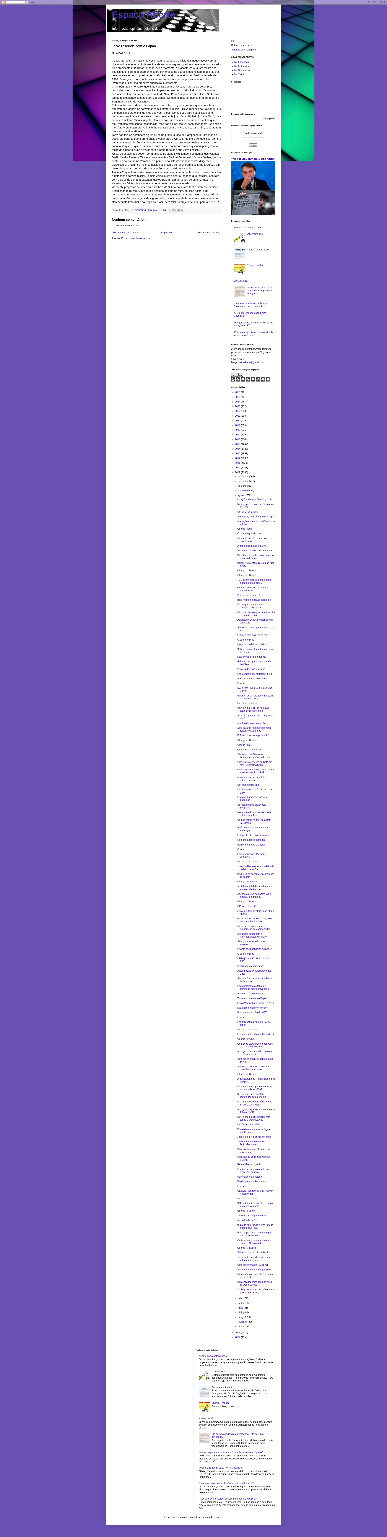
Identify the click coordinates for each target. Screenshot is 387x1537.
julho (241, 1298)
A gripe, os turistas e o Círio (252, 546)
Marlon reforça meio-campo (252, 1007)
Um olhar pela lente (247, 511)
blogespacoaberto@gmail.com (247, 362)
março (241, 1317)
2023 (238, 406)
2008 (238, 1332)
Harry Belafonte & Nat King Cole (254, 499)
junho (241, 1303)
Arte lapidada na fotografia (251, 723)
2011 (238, 463)
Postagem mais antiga (209, 232)
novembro (243, 481)
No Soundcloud (242, 70)
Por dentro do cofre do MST (252, 1012)
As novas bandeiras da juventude (255, 550)
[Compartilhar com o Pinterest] (181, 210)
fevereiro (243, 1322)
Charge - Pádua (245, 1039)
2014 (238, 449)
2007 (238, 1337)
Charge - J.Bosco (246, 570)
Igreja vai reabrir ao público (252, 644)
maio (241, 1308)
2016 (238, 439)
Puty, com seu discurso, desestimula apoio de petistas (228, 1498)
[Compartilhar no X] (175, 210)
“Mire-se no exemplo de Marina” (254, 1252)
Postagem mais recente (125, 232)
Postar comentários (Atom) (135, 238)
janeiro (242, 1326)
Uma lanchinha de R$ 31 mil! (252, 1265)
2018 (238, 430)
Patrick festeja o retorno (250, 1176)
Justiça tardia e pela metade (252, 1215)
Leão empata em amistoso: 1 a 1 (254, 674)
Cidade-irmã (244, 745)
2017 (238, 434)
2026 (238, 392)
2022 (238, 411)
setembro (243, 490)
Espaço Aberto (144, 15)
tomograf (192, 1517)
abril (240, 1312)
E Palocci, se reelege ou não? (253, 735)
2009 (238, 472)
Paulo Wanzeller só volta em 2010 (255, 1003)
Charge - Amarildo (247, 881)
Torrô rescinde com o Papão (252, 998)
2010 (238, 467)
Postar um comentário (127, 225)
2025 (238, 397)
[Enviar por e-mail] (170, 210)
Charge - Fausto (246, 1210)
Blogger (218, 1517)
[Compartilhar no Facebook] (178, 210)
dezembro (243, 476)
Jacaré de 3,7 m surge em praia (254, 1137)
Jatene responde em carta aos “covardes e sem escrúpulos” (231, 1452)
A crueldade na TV (247, 1220)
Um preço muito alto (248, 785)
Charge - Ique (244, 528)
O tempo (241, 683)
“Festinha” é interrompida (250, 993)
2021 (238, 415)
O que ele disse (245, 639)
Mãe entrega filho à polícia (251, 657)
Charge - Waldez (256, 265)
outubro (242, 486)
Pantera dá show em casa (251, 669)
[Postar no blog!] (173, 210)
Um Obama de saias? (249, 1124)
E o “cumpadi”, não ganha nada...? (255, 1034)
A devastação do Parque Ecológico (256, 516)
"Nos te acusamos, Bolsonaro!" (253, 158)
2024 (238, 401)
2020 (238, 420)
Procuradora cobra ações (250, 966)
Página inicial (167, 232)
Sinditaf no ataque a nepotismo (254, 1269)
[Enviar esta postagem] (164, 210)
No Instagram (241, 66)
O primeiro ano (255, 234)
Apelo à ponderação (258, 249)
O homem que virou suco (250, 533)
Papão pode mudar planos (251, 1181)
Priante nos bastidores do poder (254, 949)
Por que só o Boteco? (248, 595)
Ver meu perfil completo (244, 49)
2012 (238, 458)
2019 (238, 425)
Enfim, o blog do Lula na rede (253, 635)
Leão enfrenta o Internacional (253, 835)
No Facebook (241, 62)
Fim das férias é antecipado (252, 678)
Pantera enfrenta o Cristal (251, 844)
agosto (242, 495)
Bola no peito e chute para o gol (254, 600)
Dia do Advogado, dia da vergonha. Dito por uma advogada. (260, 290)
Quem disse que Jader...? (251, 749)
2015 (238, 444)
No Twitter (239, 74)
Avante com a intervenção (248, 227)
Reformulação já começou (251, 840)
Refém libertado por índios (251, 1164)
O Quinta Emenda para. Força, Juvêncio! (220, 1467)
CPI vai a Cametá (246, 906)
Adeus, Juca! (241, 281)
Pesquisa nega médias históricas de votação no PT (226, 1483)
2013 (238, 453)
